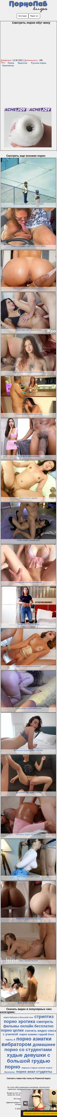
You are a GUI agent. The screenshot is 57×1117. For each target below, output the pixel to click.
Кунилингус (8, 65)
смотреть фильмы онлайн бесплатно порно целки (27, 1026)
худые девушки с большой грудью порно (27, 1061)
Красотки (22, 63)
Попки (11, 63)
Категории (23, 16)
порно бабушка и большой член (18, 1017)
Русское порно (38, 63)
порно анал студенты (34, 1072)
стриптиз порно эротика (29, 1019)
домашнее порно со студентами (29, 1047)
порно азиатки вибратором (26, 1041)
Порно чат (34, 16)
